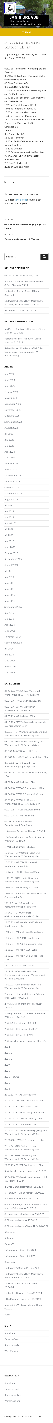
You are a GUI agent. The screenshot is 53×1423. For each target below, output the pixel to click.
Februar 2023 (11, 463)
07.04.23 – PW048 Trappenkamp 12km (24, 788)
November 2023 (12, 410)
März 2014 (9, 660)
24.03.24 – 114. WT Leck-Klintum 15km (24, 1100)
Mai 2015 (9, 619)
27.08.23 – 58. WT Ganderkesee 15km (23, 1165)
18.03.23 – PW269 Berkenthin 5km (22, 938)
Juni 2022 (9, 511)
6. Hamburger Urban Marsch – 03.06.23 (24, 1214)
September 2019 (13, 559)
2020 (7, 1071)
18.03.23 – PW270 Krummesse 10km (23, 944)
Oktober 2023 (11, 416)
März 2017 (9, 595)
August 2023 (11, 428)
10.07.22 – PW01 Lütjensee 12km (21, 872)
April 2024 (9, 380)
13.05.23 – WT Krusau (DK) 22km (21, 887)
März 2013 (9, 672)
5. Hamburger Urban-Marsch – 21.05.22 (24, 1193)
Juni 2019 (9, 577)
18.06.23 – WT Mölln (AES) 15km (20, 950)
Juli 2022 (8, 505)
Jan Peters (33, 43)
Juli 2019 (8, 571)
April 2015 (9, 624)
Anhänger (9, 1238)
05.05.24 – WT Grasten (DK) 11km (21, 275)
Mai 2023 (9, 446)
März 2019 (9, 583)
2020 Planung (11, 1076)
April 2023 (9, 452)
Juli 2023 (8, 434)
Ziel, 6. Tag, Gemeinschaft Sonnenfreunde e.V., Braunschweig (24, 352)
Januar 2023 (10, 469)
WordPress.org (12, 1351)
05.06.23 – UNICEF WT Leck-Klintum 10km (26, 757)
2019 (7, 1065)
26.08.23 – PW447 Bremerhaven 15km (24, 1140)
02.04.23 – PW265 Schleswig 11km (22, 701)
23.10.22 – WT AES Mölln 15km (20, 1094)
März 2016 (9, 601)
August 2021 (11, 523)
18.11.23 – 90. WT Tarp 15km (19, 965)
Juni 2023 (9, 440)
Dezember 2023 (12, 404)
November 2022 (12, 481)
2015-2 (8, 1059)
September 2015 (13, 607)
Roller (7, 1314)
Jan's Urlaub (24, 17)
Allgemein (9, 1232)
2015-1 (8, 1053)
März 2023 (9, 457)
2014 (11, 182)
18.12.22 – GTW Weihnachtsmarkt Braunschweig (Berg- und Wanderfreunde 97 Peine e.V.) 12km (25, 975)
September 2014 (13, 642)
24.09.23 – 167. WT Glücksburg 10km (23, 1118)
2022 (7, 1088)
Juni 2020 (9, 541)
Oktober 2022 (11, 487)
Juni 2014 (9, 654)
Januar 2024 (10, 398)
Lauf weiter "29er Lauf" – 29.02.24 (21, 1268)
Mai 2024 (9, 374)
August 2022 (11, 499)
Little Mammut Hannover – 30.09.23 (22, 1299)
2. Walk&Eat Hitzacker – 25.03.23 (21, 1029)
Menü (28, 32)
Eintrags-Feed (11, 1339)
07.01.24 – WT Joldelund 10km (19, 782)
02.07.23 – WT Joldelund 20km (19, 716)
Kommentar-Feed (13, 1345)
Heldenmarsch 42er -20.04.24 (19, 1256)
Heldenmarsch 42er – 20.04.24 (20, 310)
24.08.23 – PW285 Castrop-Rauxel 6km (24, 1112)
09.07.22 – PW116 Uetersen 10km (22, 809)
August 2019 (11, 565)
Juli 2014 (8, 648)
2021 (7, 1082)
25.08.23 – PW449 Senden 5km (20, 1124)
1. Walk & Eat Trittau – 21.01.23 (19, 847)
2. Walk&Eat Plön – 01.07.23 (18, 1035)
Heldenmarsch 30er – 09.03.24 (20, 1250)
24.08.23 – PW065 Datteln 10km (21, 1106)
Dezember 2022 (12, 475)
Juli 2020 (8, 535)
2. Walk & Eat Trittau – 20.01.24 (20, 1023)
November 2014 (12, 636)
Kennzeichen (10, 1262)
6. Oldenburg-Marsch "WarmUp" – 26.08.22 (26, 1226)
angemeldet (20, 199)
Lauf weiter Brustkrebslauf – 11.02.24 (23, 1293)
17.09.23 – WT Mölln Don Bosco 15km (23, 932)
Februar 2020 (11, 553)
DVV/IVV (9, 1244)
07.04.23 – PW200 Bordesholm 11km (23, 794)
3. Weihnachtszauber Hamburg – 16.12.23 (25, 1171)
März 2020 (9, 547)
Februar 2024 (11, 392)
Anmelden (9, 1333)
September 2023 (13, 422)
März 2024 (9, 386)
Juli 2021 (8, 529)
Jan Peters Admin (13, 329)
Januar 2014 (10, 666)
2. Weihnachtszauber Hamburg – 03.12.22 (25, 1041)
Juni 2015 (9, 613)
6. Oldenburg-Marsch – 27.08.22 (20, 1220)
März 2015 (9, 630)
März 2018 (9, 589)
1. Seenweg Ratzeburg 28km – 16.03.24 (24, 831)
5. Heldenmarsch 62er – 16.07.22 (21, 1198)
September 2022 (13, 493)
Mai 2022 (9, 517)
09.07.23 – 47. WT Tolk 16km (19, 815)
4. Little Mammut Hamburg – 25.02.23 (23, 1187)
